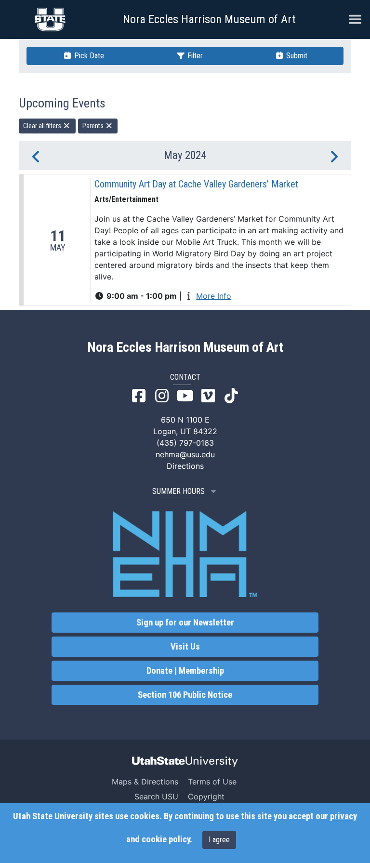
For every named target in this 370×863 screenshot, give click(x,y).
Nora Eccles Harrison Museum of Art (209, 19)
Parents (93, 126)
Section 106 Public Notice (185, 695)
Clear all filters (43, 126)
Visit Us (185, 646)
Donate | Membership (185, 670)
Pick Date (88, 55)
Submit (295, 55)
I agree (219, 839)
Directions (185, 466)
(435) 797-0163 (185, 443)
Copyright (206, 796)
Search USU (156, 796)
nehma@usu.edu (185, 454)
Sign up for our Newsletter (185, 622)
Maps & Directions (145, 781)
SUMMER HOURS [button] (178, 491)
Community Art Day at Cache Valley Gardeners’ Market (196, 184)
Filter (194, 55)
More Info (213, 296)
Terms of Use (212, 781)
